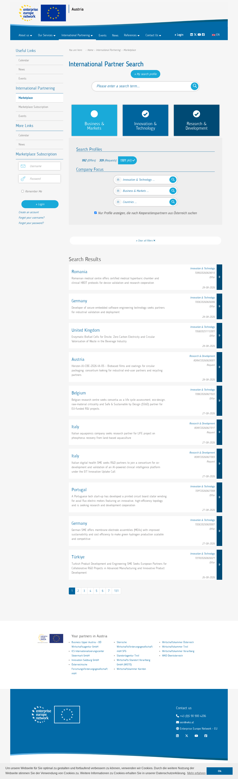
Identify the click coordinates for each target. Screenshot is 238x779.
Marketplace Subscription (33, 107)
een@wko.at (187, 722)
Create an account (29, 212)
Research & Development (197, 126)
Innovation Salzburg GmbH (85, 660)
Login (41, 204)
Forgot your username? (31, 217)
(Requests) (107, 160)
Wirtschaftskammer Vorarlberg (178, 651)
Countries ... (130, 202)
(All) (126, 160)
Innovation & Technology (145, 126)
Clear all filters (145, 240)
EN (217, 34)
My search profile (147, 74)
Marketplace (26, 98)
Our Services (45, 35)
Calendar (24, 60)
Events (103, 35)
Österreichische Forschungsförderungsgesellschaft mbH (89, 669)
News (115, 35)
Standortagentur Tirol (128, 655)
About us (24, 35)
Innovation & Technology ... (139, 179)
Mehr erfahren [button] (196, 773)
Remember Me (33, 191)
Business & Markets (94, 126)
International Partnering (76, 35)
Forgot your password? (31, 223)
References (130, 35)
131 (116, 591)
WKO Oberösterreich (172, 655)
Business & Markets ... (136, 191)
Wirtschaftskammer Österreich (178, 642)
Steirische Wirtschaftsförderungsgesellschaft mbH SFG (134, 647)
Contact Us (152, 35)
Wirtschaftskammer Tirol (175, 646)
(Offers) (89, 160)
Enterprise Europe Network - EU (198, 728)
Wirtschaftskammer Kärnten (131, 669)
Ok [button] (219, 771)
